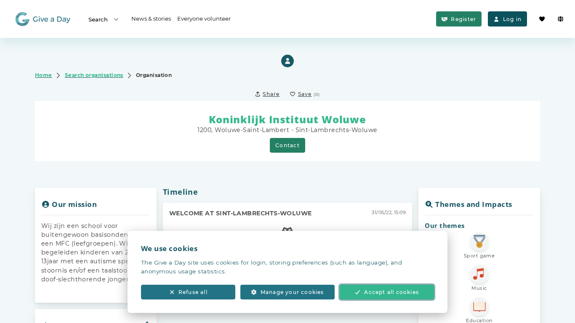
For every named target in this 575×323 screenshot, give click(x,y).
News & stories (151, 18)
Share (271, 94)
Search (98, 19)
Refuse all (193, 292)
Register (463, 19)
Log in (512, 19)
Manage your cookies (292, 292)
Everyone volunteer (204, 18)
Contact (287, 145)
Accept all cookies (391, 292)
